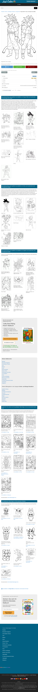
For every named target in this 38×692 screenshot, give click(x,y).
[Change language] (36, 1)
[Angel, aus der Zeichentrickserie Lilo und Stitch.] (31, 540)
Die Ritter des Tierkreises (6, 391)
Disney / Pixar (4, 370)
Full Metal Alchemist (5, 394)
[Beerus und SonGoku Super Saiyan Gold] (6, 155)
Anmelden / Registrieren (31, 1)
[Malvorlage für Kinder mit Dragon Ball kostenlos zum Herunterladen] (6, 124)
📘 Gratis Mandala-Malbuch (5, 667)
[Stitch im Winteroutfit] (6, 514)
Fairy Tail (3, 393)
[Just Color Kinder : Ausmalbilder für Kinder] (9, 1)
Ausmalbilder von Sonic (18, 566)
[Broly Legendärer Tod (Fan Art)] (31, 157)
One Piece (4, 398)
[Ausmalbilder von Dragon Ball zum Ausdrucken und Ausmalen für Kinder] (1, 588)
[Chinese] (24, 678)
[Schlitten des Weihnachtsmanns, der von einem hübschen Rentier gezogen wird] (31, 555)
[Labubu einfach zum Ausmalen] (31, 521)
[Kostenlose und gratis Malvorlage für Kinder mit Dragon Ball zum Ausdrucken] (31, 124)
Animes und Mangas (5, 376)
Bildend (3, 366)
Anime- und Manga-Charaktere (10, 11)
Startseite (2, 11)
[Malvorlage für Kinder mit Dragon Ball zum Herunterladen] (18, 125)
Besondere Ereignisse (6, 362)
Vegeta (35, 78)
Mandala (3, 361)
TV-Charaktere (4, 373)
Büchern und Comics (5, 377)
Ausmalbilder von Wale (5, 432)
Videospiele (4, 381)
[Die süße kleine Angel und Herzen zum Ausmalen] (18, 514)
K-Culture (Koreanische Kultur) (7, 380)
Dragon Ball (18, 11)
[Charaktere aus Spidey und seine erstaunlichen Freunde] (18, 533)
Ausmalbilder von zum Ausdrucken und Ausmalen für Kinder (15, 588)
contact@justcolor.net (21, 688)
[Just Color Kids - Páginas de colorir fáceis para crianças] (18, 678)
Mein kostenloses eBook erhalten (8, 613)
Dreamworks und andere (6, 372)
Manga (3, 395)
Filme (3, 648)
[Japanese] (26, 678)
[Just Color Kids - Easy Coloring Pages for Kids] (12, 678)
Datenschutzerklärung (14, 616)
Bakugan (3, 390)
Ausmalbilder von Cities (30, 432)
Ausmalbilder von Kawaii (6, 545)
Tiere (3, 365)
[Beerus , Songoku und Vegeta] (31, 137)
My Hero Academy (5, 397)
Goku (32, 78)
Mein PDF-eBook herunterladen (10, 338)
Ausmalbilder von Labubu (31, 524)
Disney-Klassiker (5, 369)
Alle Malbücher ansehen (9, 342)
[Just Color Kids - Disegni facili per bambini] (20, 678)
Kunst (3, 368)
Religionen (4, 383)
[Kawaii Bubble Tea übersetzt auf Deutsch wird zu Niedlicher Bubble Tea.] (6, 540)
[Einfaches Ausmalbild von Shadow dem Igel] (18, 562)
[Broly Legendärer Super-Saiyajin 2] (6, 177)
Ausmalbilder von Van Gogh (18, 432)
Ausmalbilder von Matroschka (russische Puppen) (4, 474)
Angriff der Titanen (5, 389)
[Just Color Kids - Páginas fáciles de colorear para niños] (17, 678)
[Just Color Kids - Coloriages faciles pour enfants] (15, 678)
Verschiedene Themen (6, 364)
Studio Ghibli (4, 401)
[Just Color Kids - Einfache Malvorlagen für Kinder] (22, 678)
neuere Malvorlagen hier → (12, 497)
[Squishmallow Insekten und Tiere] (6, 562)
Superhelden (4, 654)
